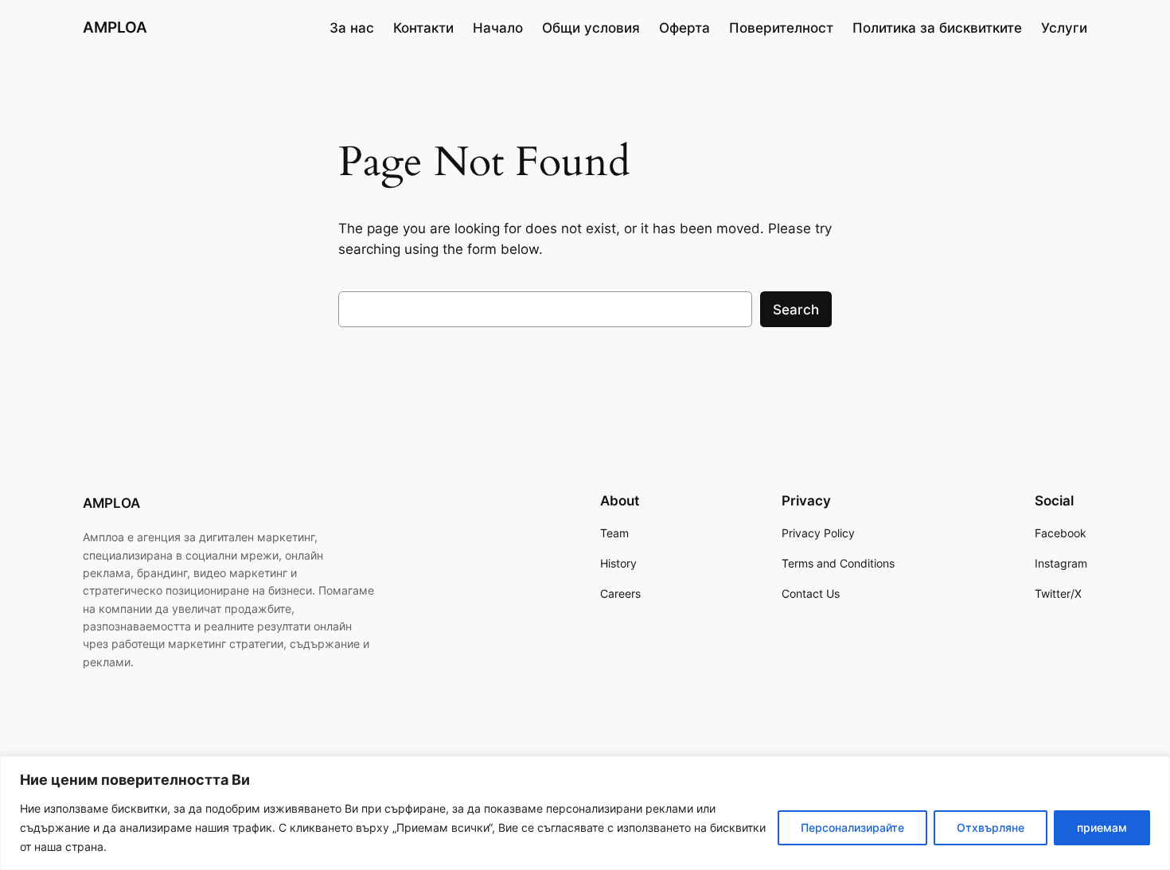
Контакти (423, 28)
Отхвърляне (990, 827)
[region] (585, 813)
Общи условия (591, 28)
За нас (352, 28)
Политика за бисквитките (937, 28)
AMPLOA (115, 27)
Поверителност (781, 28)
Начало (498, 28)
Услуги (1064, 28)
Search (796, 310)
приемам (1102, 827)
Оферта (684, 28)
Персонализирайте (852, 827)
